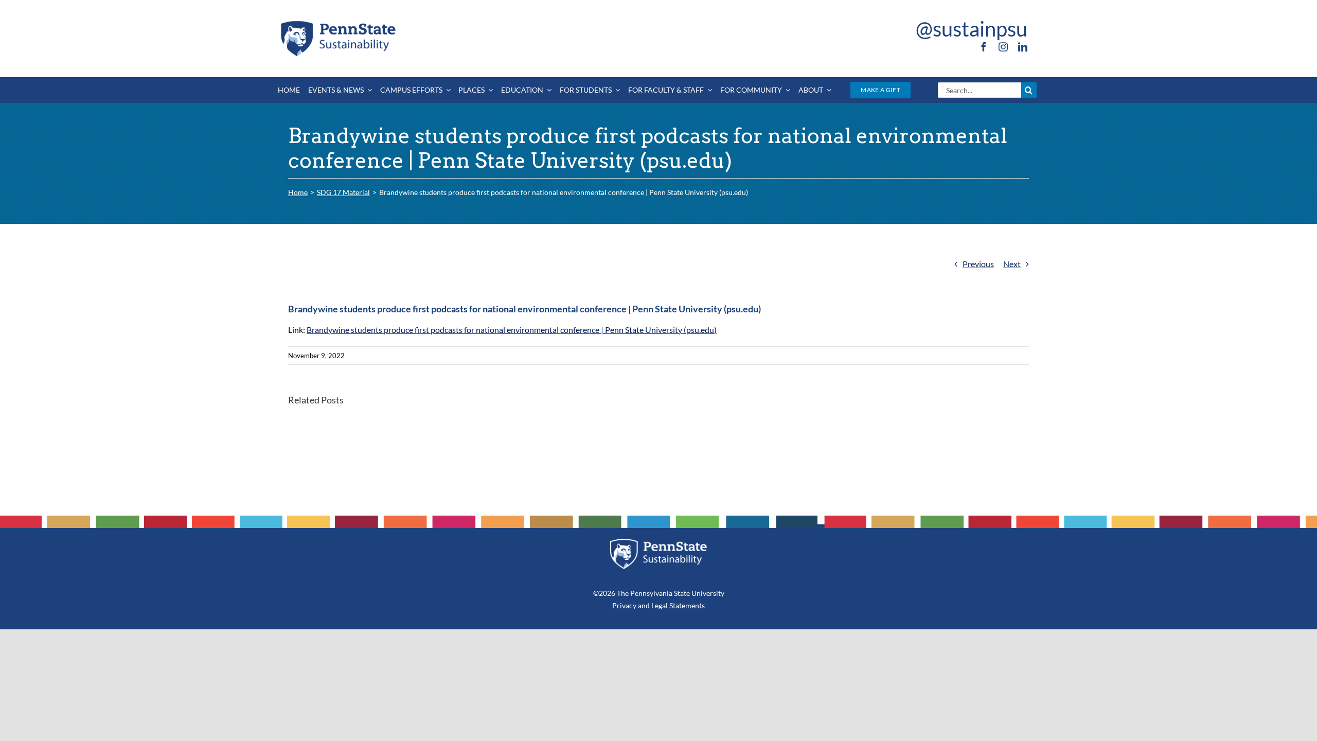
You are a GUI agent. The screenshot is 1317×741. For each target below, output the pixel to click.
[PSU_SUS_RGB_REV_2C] (658, 542)
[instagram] (1003, 46)
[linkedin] (1022, 46)
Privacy (624, 605)
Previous (978, 264)
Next (1012, 264)
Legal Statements (678, 605)
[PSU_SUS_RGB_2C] (337, 22)
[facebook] (983, 46)
